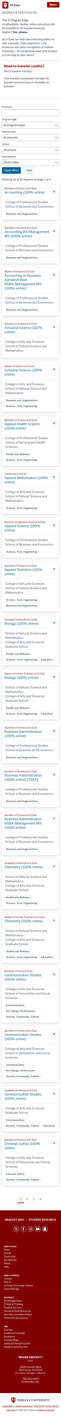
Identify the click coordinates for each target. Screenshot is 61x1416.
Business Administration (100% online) (23, 734)
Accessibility (8, 1406)
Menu (53, 4)
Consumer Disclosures (16, 1317)
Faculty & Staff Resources (17, 1311)
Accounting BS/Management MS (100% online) (27, 234)
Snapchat (45, 1229)
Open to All (39, 1406)
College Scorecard (23, 1406)
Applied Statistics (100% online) (23, 572)
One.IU (7, 1282)
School (5, 144)
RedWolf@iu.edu (30, 1381)
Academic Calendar (14, 1333)
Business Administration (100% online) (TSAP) (23, 777)
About (7, 1263)
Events (7, 1253)
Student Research (42, 1220)
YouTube (38, 1229)
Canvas (8, 1278)
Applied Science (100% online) (22, 528)
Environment (9, 156)
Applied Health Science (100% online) (22, 426)
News (7, 1249)
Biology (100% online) (22, 623)
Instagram (31, 1229)
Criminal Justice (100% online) (22, 1146)
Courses (8, 1329)
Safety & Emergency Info (17, 1343)
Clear (29, 170)
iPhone (41, 1372)
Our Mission (10, 1260)
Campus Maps (11, 1340)
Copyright (11, 1410)
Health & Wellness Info (16, 1346)
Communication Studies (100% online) (23, 977)
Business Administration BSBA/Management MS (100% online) (23, 823)
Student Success (13, 1307)
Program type (9, 119)
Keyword (6, 106)
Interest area (9, 131)
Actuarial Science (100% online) (23, 330)
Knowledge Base (13, 1300)
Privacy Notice (52, 1406)
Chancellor (10, 1256)
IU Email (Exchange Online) (18, 1285)
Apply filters (11, 170)
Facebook (23, 1229)
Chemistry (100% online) (24, 867)
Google (31, 1372)
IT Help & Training (13, 1304)
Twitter (16, 1229)
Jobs (6, 1266)
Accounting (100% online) (25, 192)
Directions (20, 1372)
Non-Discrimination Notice (18, 1314)
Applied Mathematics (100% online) (26, 480)
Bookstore (9, 1336)
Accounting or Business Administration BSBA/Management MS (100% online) (23, 281)
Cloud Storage (11, 1288)
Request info (14, 1220)
